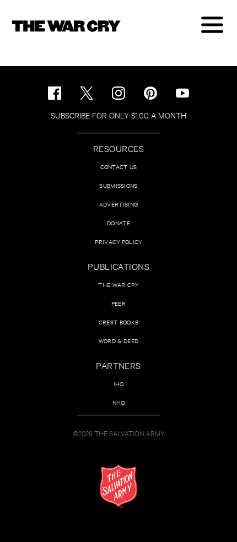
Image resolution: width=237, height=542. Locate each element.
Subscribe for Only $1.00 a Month (118, 115)
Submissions (118, 185)
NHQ (118, 402)
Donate (118, 223)
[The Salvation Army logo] (118, 486)
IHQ (119, 384)
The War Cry (118, 284)
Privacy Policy (118, 241)
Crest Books (118, 322)
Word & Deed (118, 341)
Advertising (118, 204)
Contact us (118, 166)
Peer (118, 303)
